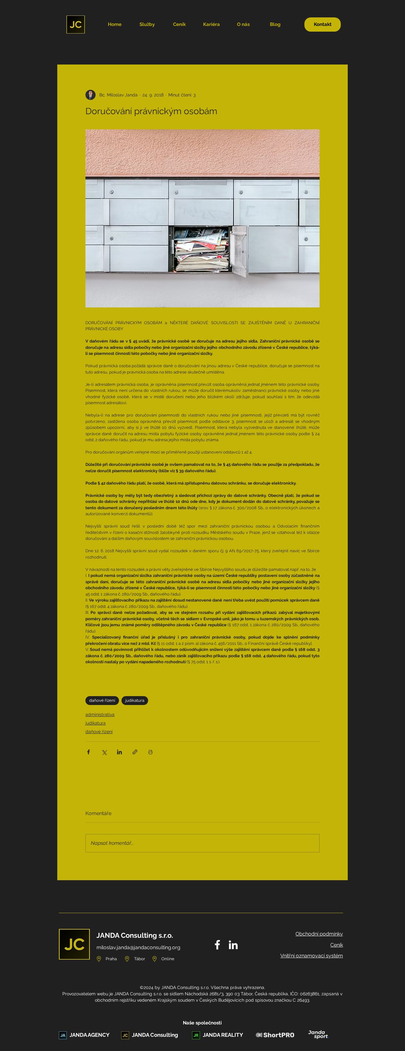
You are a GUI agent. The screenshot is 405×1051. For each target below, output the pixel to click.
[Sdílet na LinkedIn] (119, 752)
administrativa (100, 714)
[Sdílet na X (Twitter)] (104, 752)
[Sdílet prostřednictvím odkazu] (135, 752)
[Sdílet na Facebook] (88, 752)
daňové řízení (102, 700)
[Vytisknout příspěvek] (150, 752)
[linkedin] (233, 944)
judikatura (134, 700)
